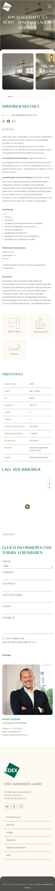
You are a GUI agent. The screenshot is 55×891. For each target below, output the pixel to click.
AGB (8, 855)
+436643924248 (14, 732)
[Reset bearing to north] (49, 488)
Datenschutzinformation (16, 848)
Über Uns (10, 825)
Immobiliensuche (13, 817)
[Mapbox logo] (9, 534)
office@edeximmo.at (17, 799)
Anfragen (6, 655)
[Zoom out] (49, 484)
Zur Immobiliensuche (24, 115)
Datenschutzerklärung (17, 642)
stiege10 (27, 888)
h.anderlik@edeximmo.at (17, 735)
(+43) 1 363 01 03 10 (14, 795)
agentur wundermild (44, 884)
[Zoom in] (49, 480)
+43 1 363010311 (15, 729)
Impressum (11, 840)
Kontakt (9, 833)
